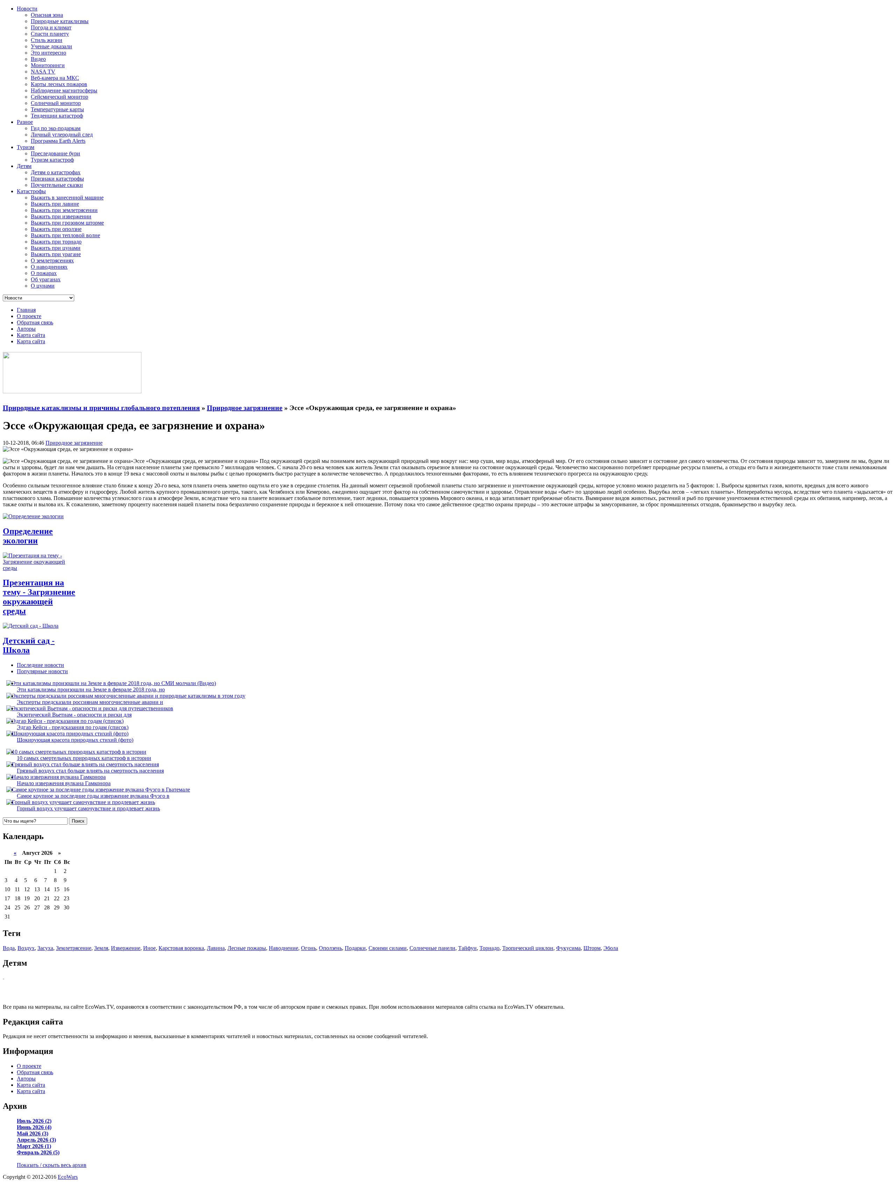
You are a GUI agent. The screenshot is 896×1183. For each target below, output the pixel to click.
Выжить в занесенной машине (67, 197)
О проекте (29, 316)
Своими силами (388, 948)
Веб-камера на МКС (55, 78)
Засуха (45, 948)
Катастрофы (31, 191)
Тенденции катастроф (57, 116)
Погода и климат (51, 27)
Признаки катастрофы (57, 179)
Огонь (308, 948)
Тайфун (467, 948)
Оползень (330, 948)
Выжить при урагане (56, 254)
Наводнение (283, 948)
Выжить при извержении (61, 216)
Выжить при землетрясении (64, 210)
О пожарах (44, 273)
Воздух (26, 948)
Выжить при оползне (56, 229)
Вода (9, 948)
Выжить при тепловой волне (65, 235)
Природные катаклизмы (60, 21)
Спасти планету (50, 34)
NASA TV (43, 72)
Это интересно (48, 53)
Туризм (25, 147)
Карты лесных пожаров (59, 84)
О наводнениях (49, 267)
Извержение (125, 948)
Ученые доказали (51, 46)
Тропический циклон (527, 948)
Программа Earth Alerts (58, 141)
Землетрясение (73, 948)
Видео (38, 59)
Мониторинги (48, 65)
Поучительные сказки (57, 185)
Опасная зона (47, 15)
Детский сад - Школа (29, 645)
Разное (25, 122)
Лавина (216, 948)
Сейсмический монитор (59, 97)
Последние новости (40, 665)
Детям (24, 166)
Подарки (355, 948)
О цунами (43, 286)
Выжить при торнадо (56, 242)
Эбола (610, 948)
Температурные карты (57, 109)
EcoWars (68, 1177)
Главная (26, 310)
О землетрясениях (52, 260)
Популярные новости (42, 671)
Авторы (26, 329)
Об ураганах (46, 279)
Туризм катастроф (52, 160)
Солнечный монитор (56, 103)
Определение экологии (28, 536)
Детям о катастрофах (55, 172)
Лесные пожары (246, 948)
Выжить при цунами (55, 248)
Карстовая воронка (181, 948)
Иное (149, 948)
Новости (27, 9)
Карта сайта (31, 335)
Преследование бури (55, 153)
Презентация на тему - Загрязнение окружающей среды (39, 596)
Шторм (592, 948)
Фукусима (568, 948)
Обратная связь (35, 322)
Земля (101, 948)
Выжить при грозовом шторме (67, 223)
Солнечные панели (432, 948)
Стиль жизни (46, 40)
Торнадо (489, 948)
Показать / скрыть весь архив (51, 1165)
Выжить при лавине (55, 204)
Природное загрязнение (74, 443)
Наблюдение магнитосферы (64, 90)
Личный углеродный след (62, 135)
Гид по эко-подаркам (55, 128)
